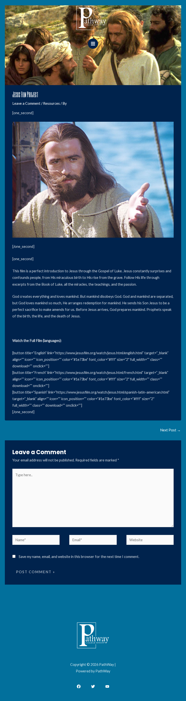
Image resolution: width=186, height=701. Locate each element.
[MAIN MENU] (93, 44)
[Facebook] (79, 686)
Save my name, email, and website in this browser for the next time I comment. (79, 557)
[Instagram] (107, 686)
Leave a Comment (26, 103)
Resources (51, 103)
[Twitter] (93, 686)
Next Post (170, 430)
